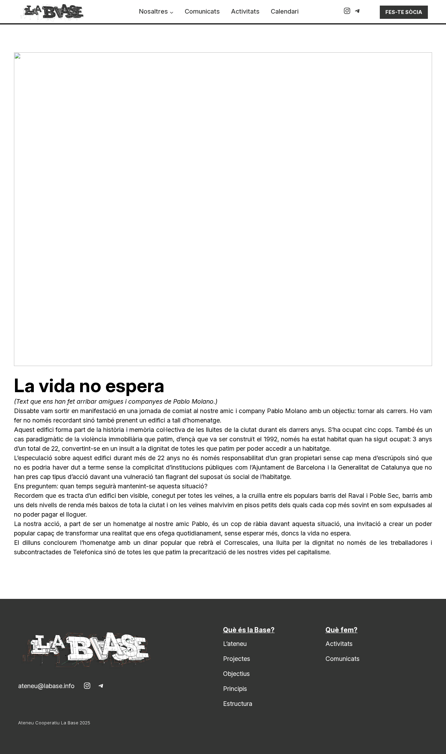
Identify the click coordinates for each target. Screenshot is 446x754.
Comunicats (342, 658)
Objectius (236, 673)
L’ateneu (235, 643)
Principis (235, 688)
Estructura (237, 703)
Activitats (339, 643)
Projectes (236, 658)
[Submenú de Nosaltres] (172, 12)
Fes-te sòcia (403, 12)
